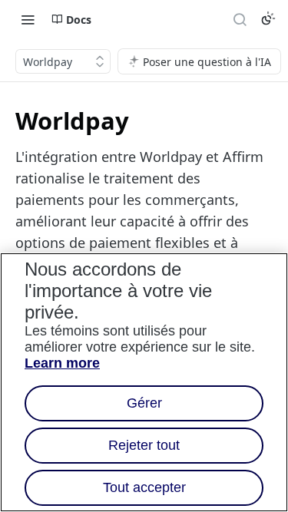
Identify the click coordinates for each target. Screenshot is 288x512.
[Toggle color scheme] (268, 18)
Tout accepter (144, 487)
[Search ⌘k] (239, 19)
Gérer (144, 403)
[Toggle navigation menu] (27, 19)
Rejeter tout (144, 445)
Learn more (62, 363)
